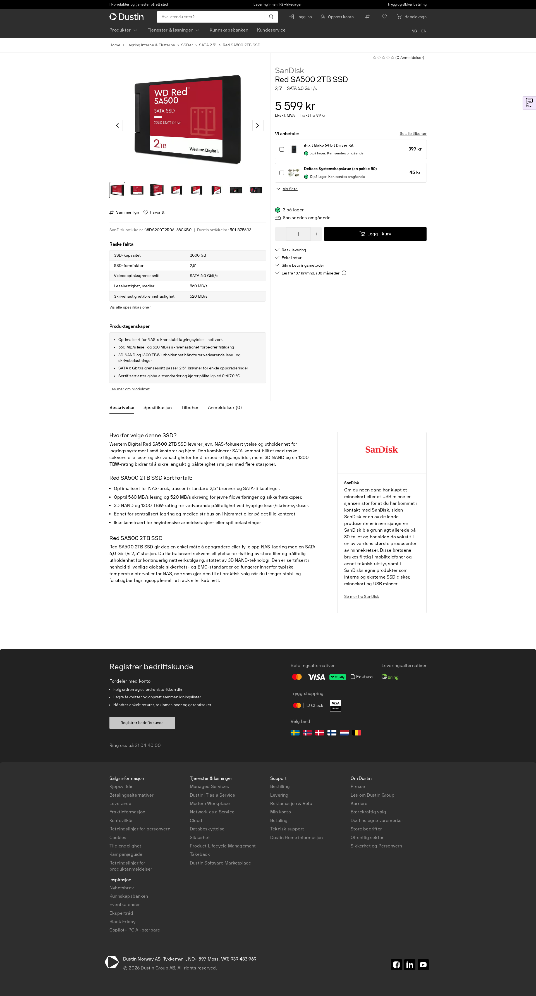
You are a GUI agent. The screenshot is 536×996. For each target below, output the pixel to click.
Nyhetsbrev (121, 887)
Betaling (279, 820)
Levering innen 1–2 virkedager (277, 4)
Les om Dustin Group (372, 795)
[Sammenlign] (368, 16)
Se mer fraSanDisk (361, 596)
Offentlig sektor (367, 837)
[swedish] (295, 733)
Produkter (120, 30)
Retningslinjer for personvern (139, 829)
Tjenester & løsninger (170, 30)
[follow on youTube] (423, 964)
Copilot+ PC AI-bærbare (134, 930)
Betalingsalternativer (131, 795)
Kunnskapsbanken (229, 30)
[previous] (117, 125)
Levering (279, 795)
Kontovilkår (121, 820)
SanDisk (289, 70)
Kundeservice (271, 30)
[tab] (124, 407)
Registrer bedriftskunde (142, 722)
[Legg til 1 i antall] (316, 234)
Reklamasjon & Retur (292, 803)
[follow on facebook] (396, 964)
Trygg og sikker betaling (407, 4)
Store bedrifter (366, 829)
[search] (271, 16)
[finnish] (331, 733)
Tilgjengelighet (125, 846)
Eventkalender (124, 904)
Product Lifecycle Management (223, 846)
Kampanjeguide (126, 854)
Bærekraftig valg (368, 812)
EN (424, 31)
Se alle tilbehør (413, 133)
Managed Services (209, 786)
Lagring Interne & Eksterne (150, 45)
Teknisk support (287, 829)
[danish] (319, 733)
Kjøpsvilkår (121, 786)
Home (114, 45)
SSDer (187, 45)
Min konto (280, 812)
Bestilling (280, 786)
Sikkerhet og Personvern (376, 846)
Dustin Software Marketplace (220, 863)
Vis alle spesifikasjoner (130, 307)
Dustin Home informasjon (296, 837)
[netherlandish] (344, 733)
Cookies (117, 837)
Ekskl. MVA (285, 116)
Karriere (359, 803)
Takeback (200, 854)
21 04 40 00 (148, 745)
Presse (358, 786)
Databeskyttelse (207, 829)
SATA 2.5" (208, 45)
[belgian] (356, 733)
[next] (258, 125)
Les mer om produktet (129, 389)
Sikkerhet (200, 837)
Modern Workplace (210, 803)
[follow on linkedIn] (409, 964)
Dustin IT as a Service (212, 795)
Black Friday (122, 921)
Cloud (196, 820)
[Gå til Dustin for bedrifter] (127, 16)
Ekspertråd (121, 913)
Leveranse (120, 803)
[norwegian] (307, 733)
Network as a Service (212, 812)
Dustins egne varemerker (377, 820)
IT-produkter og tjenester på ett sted (138, 4)
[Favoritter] (384, 16)
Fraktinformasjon (127, 812)
